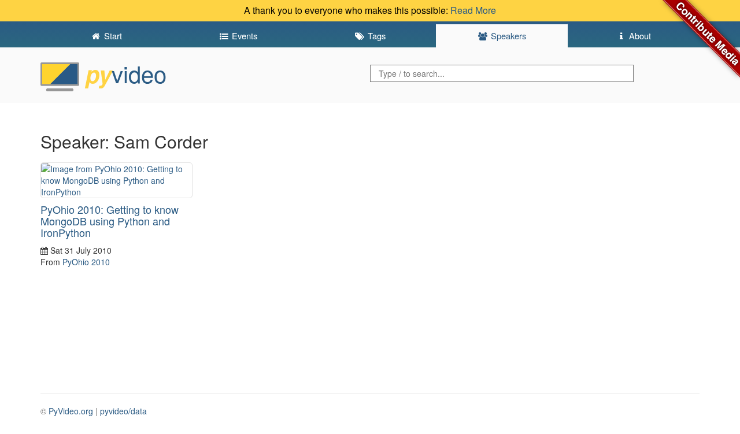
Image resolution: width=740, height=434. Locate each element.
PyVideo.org (71, 411)
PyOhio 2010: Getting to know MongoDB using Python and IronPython (109, 221)
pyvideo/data (123, 411)
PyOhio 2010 (86, 262)
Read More (473, 10)
